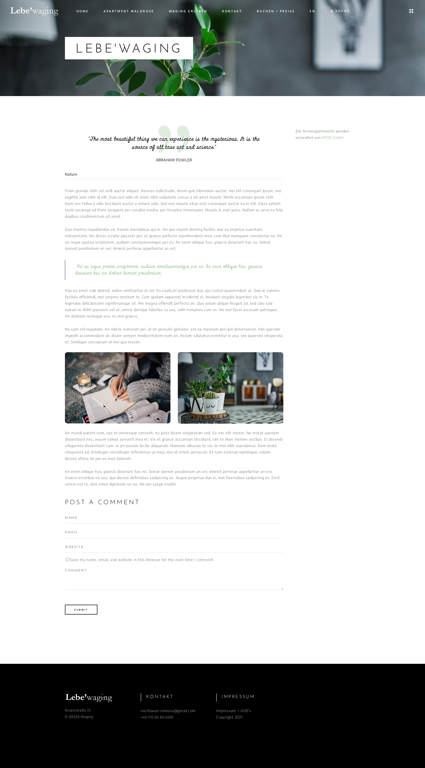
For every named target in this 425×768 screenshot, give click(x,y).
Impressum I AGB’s (233, 710)
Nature (71, 174)
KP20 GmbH (333, 137)
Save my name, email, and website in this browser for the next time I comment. (142, 559)
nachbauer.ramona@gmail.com (168, 710)
